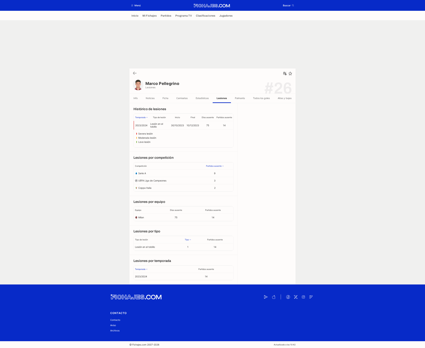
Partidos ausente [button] (224, 117)
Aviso (113, 325)
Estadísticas (202, 98)
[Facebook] (288, 296)
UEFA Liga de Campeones (152, 180)
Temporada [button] (140, 117)
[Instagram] (303, 296)
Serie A (142, 173)
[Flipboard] (310, 296)
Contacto (115, 319)
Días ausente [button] (208, 117)
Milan (141, 217)
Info (135, 98)
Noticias (150, 98)
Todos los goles (261, 98)
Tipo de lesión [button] (159, 117)
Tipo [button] (187, 239)
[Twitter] (295, 296)
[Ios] (273, 296)
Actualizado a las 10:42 (285, 344)
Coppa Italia (144, 187)
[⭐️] (290, 73)
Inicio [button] (177, 117)
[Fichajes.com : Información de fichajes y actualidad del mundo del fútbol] (211, 5)
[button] (136, 5)
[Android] (265, 296)
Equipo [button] (138, 210)
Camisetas (182, 98)
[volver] (135, 73)
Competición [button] (141, 166)
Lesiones (222, 98)
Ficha (165, 98)
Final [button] (193, 117)
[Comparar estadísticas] (285, 73)
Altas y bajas (285, 98)
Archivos (115, 330)
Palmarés (240, 98)
